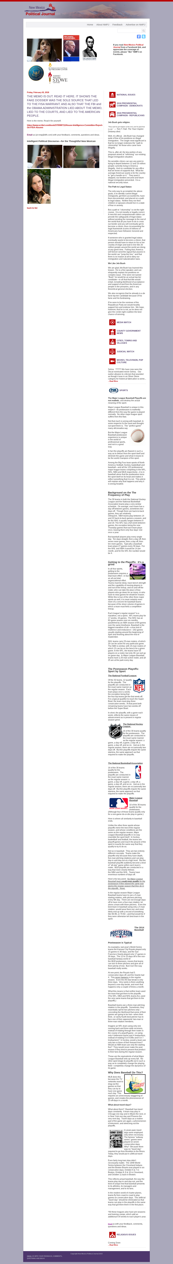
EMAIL (29, 1256)
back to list (32, 208)
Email (29, 135)
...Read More (113, 381)
